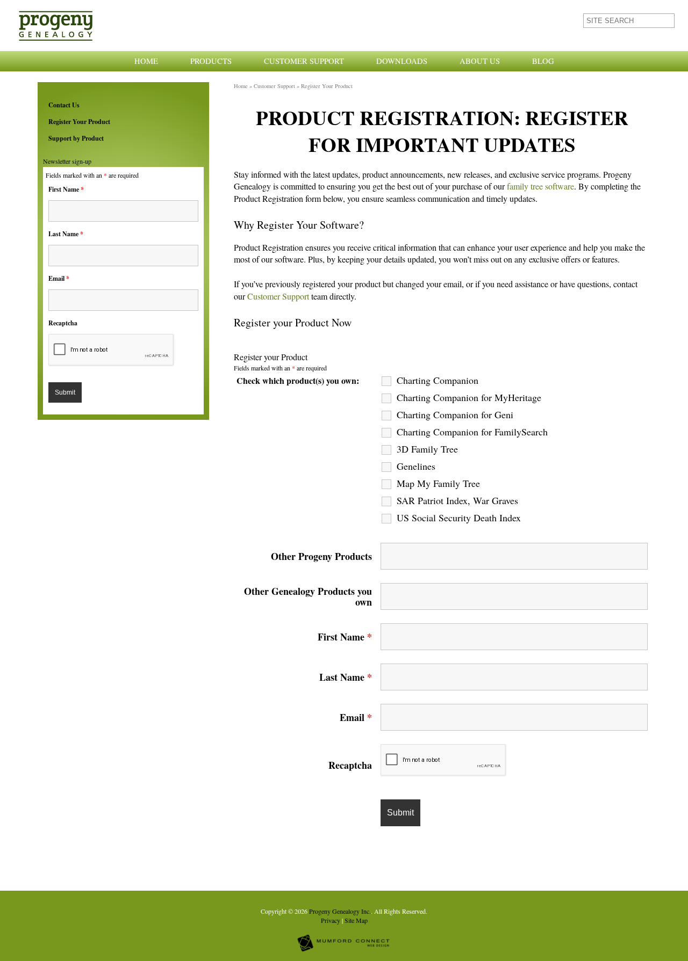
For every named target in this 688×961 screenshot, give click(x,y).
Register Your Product (79, 121)
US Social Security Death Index (459, 517)
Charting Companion (437, 380)
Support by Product (76, 138)
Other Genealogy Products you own (308, 596)
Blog (543, 61)
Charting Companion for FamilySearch (472, 431)
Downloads (401, 61)
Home (146, 61)
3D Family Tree (427, 448)
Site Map (356, 920)
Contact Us (64, 105)
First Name (66, 189)
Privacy (330, 920)
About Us (480, 61)
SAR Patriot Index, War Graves (457, 500)
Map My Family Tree (438, 483)
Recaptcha (62, 322)
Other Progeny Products (321, 556)
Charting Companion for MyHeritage (469, 397)
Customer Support (304, 61)
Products (211, 61)
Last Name (65, 233)
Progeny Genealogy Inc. (340, 911)
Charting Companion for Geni (455, 414)
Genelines (416, 466)
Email (58, 278)
